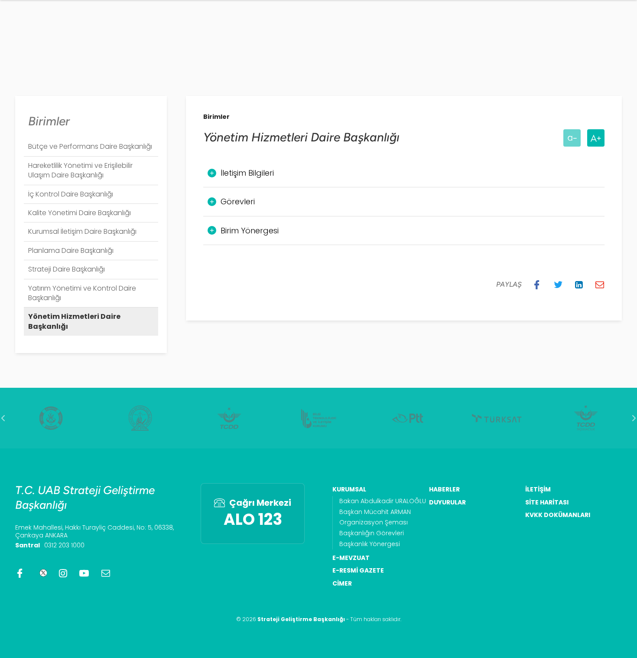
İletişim (538, 489)
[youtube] (84, 573)
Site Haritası (547, 502)
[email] (105, 573)
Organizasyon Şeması (373, 522)
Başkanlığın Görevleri (371, 533)
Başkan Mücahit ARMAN (375, 512)
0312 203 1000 (64, 545)
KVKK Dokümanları (557, 515)
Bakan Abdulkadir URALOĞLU (382, 501)
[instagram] (63, 573)
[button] (537, 284)
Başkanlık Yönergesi (369, 544)
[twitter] (42, 573)
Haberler (444, 489)
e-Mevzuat (351, 558)
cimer (342, 583)
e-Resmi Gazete (358, 570)
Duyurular (447, 502)
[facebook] (20, 573)
